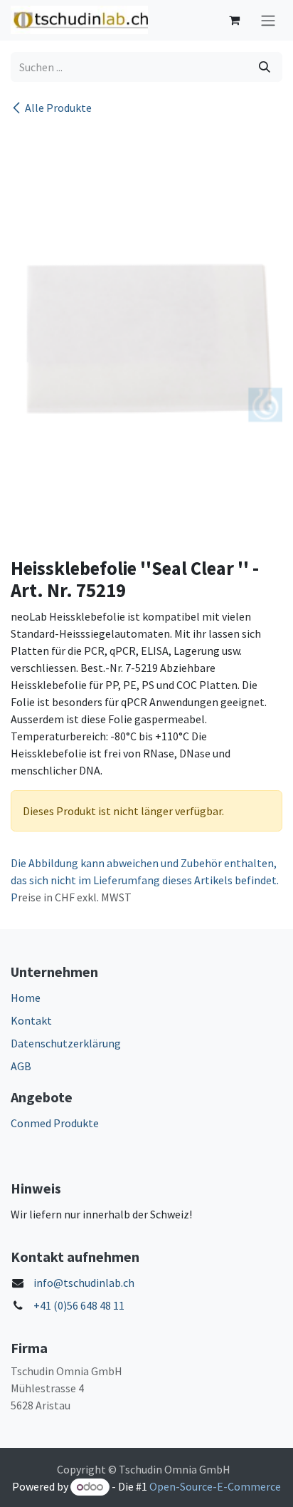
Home (26, 997)
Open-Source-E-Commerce (215, 1486)
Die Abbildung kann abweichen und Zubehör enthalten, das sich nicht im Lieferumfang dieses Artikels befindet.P (145, 880)
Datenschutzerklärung (66, 1043)
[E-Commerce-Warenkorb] (234, 20)
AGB (21, 1066)
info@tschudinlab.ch (83, 1282)
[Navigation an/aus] (268, 20)
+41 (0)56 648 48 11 (78, 1305)
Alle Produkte (58, 107)
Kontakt (31, 1020)
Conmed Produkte (55, 1123)
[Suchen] (264, 67)
